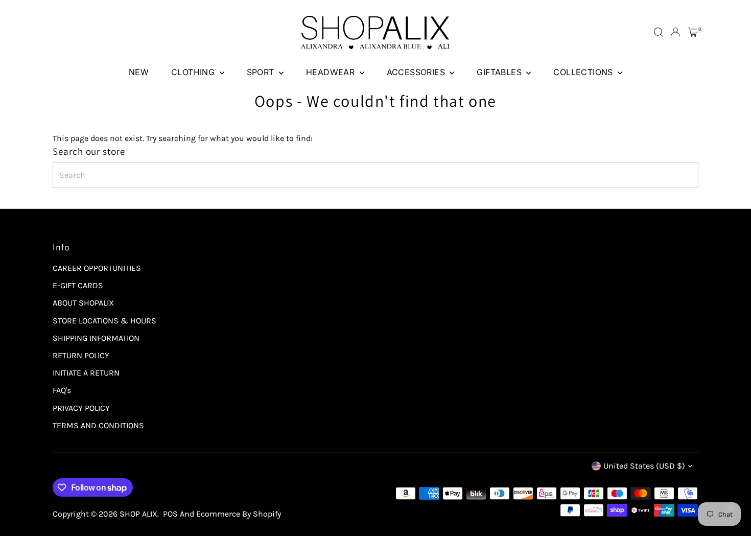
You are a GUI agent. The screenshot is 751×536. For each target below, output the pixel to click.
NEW (139, 72)
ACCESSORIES (417, 72)
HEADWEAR (331, 72)
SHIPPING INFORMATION (96, 338)
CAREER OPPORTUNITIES (97, 268)
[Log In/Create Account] (675, 32)
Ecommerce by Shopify (238, 514)
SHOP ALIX (138, 514)
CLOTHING (194, 72)
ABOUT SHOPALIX (83, 303)
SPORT (261, 72)
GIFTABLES (500, 72)
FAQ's (62, 390)
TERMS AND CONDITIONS (98, 425)
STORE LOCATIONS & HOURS (104, 320)
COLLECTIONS (584, 72)
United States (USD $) (644, 466)
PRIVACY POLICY (81, 408)
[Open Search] (658, 32)
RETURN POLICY (81, 355)
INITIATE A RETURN (86, 373)
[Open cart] (693, 32)
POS (170, 514)
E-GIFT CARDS (78, 285)
